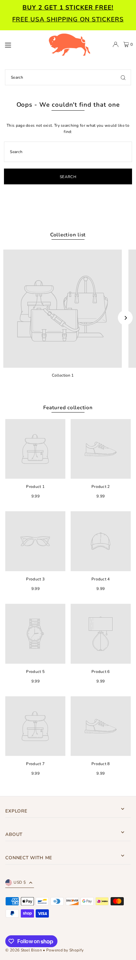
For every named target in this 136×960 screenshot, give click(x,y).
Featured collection (68, 407)
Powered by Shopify (65, 950)
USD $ (20, 882)
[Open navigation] (23, 44)
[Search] (123, 77)
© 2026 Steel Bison (23, 950)
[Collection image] (62, 309)
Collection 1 (63, 375)
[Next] (125, 317)
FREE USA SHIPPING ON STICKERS (67, 19)
